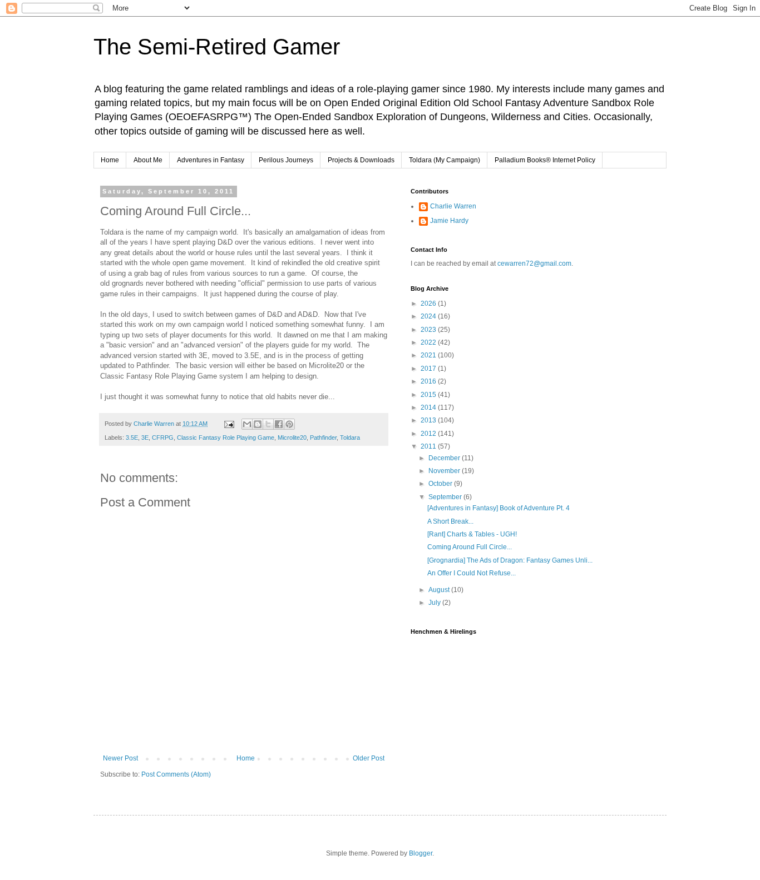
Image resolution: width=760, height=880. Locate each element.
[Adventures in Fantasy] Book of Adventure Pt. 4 (498, 508)
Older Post (368, 758)
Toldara (350, 437)
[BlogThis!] (257, 424)
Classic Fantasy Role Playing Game (225, 437)
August (439, 590)
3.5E (132, 437)
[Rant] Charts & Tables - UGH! (472, 534)
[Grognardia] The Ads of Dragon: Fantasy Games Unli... (510, 560)
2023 (429, 330)
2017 (429, 368)
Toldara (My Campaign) (444, 160)
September (445, 497)
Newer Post (120, 758)
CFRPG (163, 437)
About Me (148, 160)
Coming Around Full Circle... (469, 547)
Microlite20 (292, 437)
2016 (429, 381)
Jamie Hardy (449, 221)
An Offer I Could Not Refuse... (471, 573)
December (445, 458)
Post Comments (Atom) (176, 774)
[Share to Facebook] (278, 424)
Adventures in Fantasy (210, 160)
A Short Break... (450, 521)
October (441, 484)
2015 (429, 395)
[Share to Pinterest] (289, 424)
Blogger (420, 853)
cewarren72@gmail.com (534, 263)
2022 (429, 342)
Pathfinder (323, 437)
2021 (429, 355)
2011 (429, 446)
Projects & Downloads (361, 160)
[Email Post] (228, 423)
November (445, 471)
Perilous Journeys (286, 160)
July (435, 602)
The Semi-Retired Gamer (216, 46)
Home (110, 160)
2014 (429, 407)
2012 (429, 433)
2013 (429, 420)
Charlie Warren (453, 206)
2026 (429, 303)
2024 (429, 316)
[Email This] (247, 424)
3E (145, 437)
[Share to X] (268, 424)
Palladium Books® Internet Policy (545, 160)
